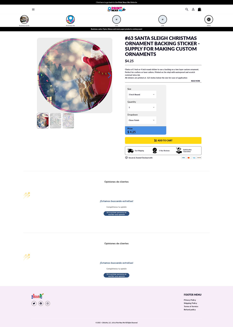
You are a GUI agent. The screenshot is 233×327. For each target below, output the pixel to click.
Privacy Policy (190, 300)
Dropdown (132, 114)
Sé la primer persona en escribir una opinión (116, 213)
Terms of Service (191, 306)
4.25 (133, 132)
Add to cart (165, 140)
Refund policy (190, 309)
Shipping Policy (190, 303)
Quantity (131, 101)
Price (130, 128)
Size (129, 89)
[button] (109, 75)
